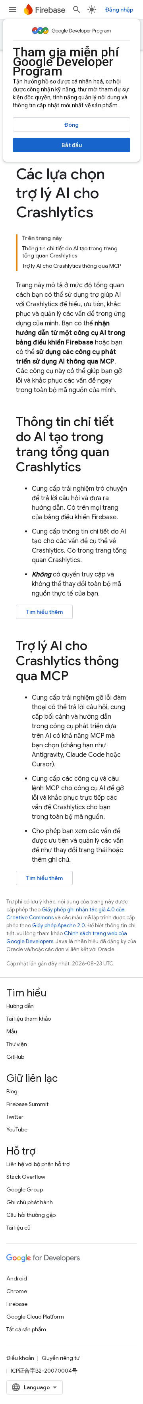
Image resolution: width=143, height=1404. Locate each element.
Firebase (16, 1303)
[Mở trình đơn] (13, 9)
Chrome (16, 1291)
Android (16, 1278)
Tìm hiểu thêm (44, 611)
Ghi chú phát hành (29, 1202)
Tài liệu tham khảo (28, 1018)
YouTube (16, 1129)
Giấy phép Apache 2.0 (58, 925)
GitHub (15, 1056)
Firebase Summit (27, 1104)
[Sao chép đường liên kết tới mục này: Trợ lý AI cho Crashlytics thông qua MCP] (76, 677)
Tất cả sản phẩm (26, 1329)
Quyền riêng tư (60, 1358)
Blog (11, 1091)
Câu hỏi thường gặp (31, 1214)
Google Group (24, 1189)
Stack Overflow (25, 1176)
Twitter (14, 1116)
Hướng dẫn (20, 1005)
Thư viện (16, 1044)
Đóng (71, 124)
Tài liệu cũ (18, 1227)
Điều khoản (20, 1358)
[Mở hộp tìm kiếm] (76, 9)
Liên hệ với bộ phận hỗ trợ (38, 1164)
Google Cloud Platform (35, 1316)
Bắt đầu (72, 145)
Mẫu (11, 1031)
